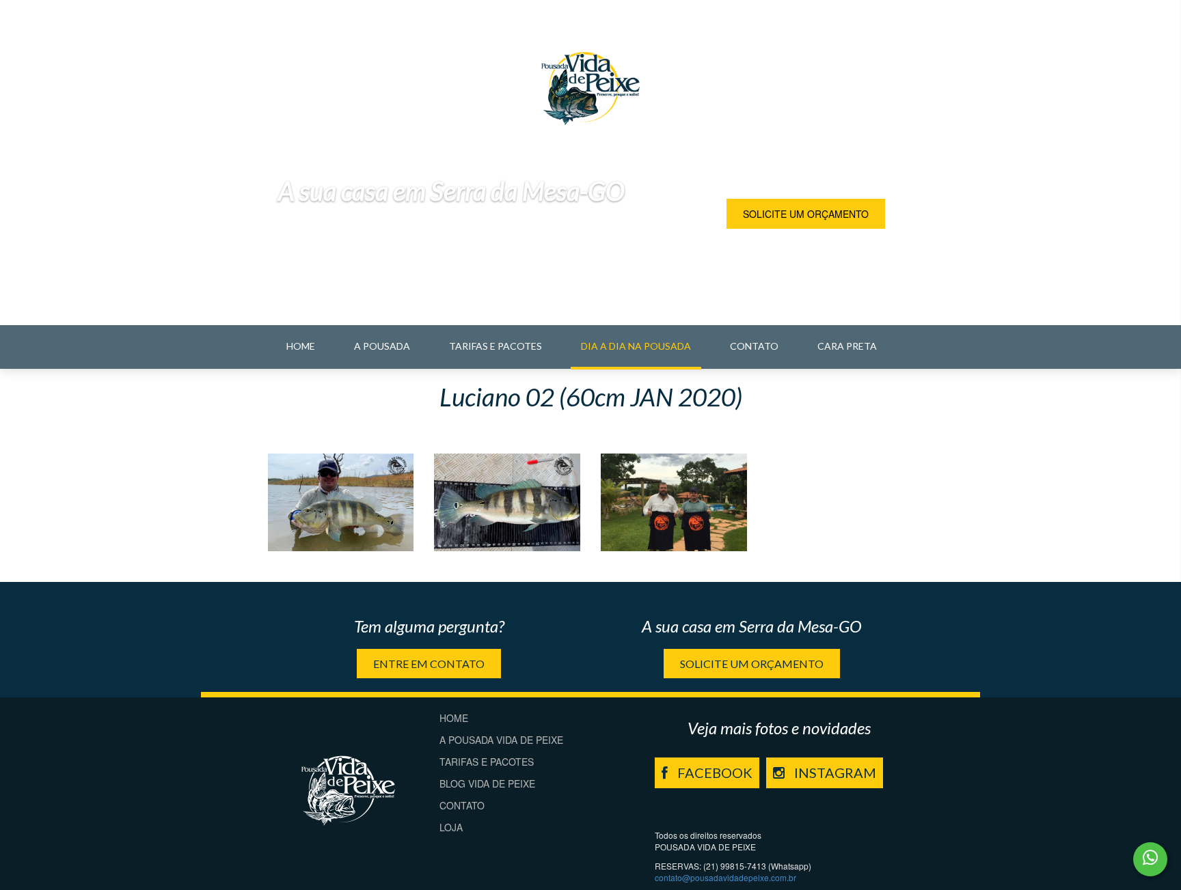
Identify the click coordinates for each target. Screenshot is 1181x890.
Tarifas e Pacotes (495, 346)
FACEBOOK (713, 772)
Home (300, 346)
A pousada (382, 346)
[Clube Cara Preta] (341, 502)
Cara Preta (847, 346)
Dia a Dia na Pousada (636, 346)
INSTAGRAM (833, 772)
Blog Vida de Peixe (487, 783)
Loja (451, 827)
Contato (754, 346)
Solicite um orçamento (806, 214)
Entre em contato (429, 663)
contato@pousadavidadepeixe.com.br (725, 877)
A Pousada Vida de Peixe (501, 740)
